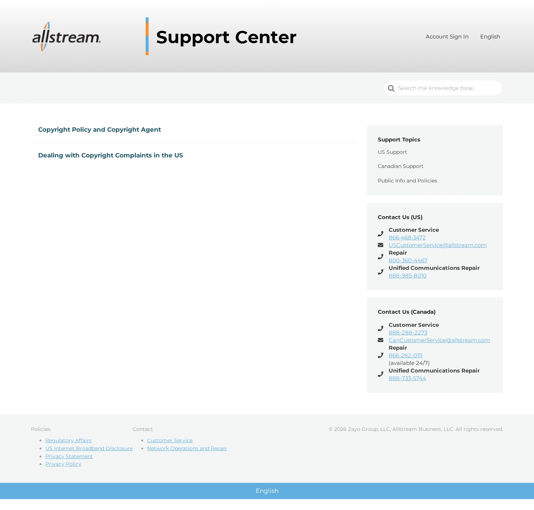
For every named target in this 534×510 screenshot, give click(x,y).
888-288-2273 (408, 332)
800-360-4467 (408, 260)
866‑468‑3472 (407, 237)
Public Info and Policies (407, 180)
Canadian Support (401, 166)
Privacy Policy (63, 464)
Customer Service (170, 440)
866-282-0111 (405, 355)
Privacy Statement (69, 456)
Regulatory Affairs (68, 440)
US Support (392, 152)
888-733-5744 (407, 378)
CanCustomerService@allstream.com (439, 340)
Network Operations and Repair (187, 448)
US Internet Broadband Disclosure (89, 448)
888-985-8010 (407, 275)
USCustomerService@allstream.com (438, 245)
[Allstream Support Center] (167, 36)
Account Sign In (447, 36)
